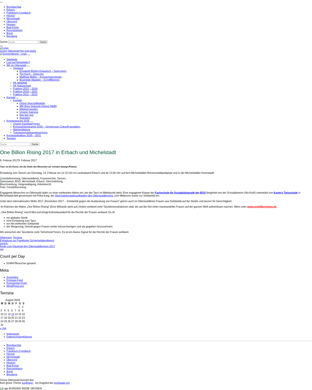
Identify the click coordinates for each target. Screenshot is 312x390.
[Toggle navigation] (1, 2)
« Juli (3, 328)
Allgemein (6, 237)
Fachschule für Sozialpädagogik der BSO (180, 192)
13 (12, 314)
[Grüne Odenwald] (4, 48)
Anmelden (12, 277)
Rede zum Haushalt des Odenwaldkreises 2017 (27, 248)
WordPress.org (15, 286)
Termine (17, 237)
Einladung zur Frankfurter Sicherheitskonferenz (27, 242)
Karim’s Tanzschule (286, 192)
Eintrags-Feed (14, 280)
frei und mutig (28, 51)
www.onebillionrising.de (261, 206)
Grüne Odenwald (10, 51)
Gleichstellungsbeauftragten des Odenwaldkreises (84, 195)
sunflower (27, 383)
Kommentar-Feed (16, 283)
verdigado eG (62, 383)
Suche (3, 41)
